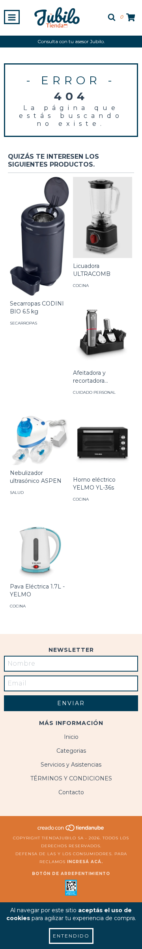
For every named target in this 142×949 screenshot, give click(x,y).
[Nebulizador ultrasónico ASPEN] (39, 438)
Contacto (71, 792)
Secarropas (23, 323)
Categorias (71, 750)
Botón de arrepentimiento (71, 873)
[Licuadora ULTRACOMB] (102, 217)
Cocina (81, 285)
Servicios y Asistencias (71, 764)
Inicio (71, 736)
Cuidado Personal (94, 392)
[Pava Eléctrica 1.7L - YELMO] (39, 549)
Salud (17, 492)
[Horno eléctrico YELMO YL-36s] (102, 442)
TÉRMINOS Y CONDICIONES (71, 778)
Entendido (71, 936)
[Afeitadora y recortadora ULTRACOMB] (102, 335)
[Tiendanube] (71, 830)
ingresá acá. (85, 861)
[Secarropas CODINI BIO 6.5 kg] (39, 236)
